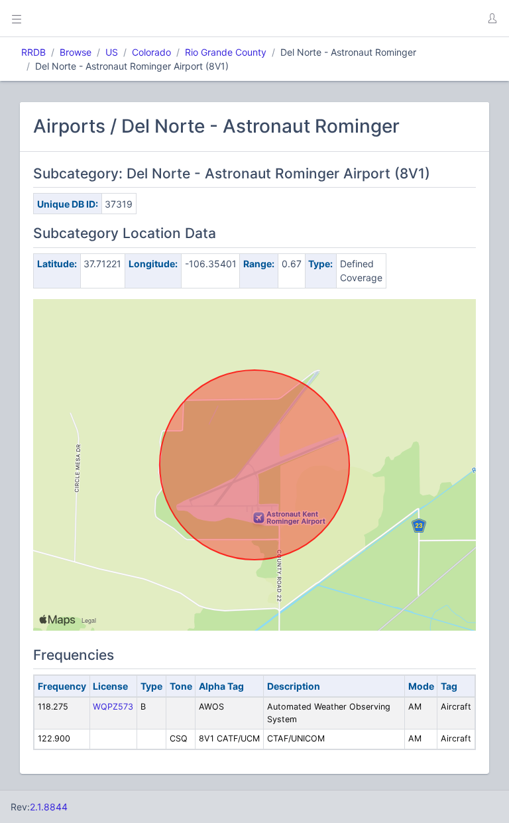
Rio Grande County (225, 52)
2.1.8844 (49, 806)
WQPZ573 (113, 707)
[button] (492, 19)
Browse (75, 52)
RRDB (33, 52)
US (111, 52)
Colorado (151, 52)
